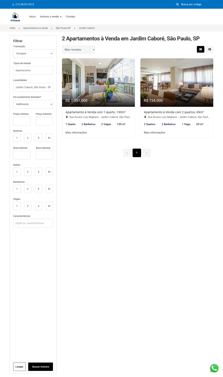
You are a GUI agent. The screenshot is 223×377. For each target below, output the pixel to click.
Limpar (19, 366)
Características (21, 216)
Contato (70, 16)
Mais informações (76, 132)
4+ (49, 137)
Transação (19, 46)
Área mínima (20, 148)
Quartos (17, 130)
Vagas (16, 199)
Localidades (20, 80)
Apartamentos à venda (35, 28)
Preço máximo (44, 114)
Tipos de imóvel (22, 63)
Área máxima (43, 148)
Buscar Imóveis (40, 366)
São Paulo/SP (63, 28)
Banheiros (19, 181)
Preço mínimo (21, 114)
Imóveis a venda (49, 16)
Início (32, 16)
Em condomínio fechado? (27, 97)
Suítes (16, 164)
